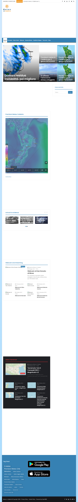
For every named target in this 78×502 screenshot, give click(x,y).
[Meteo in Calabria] (7, 8)
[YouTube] (67, 1)
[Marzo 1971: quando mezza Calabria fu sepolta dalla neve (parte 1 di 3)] (11, 220)
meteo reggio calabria (19, 474)
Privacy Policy (24, 499)
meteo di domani (18, 484)
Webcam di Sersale (20, 295)
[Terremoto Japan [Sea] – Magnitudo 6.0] (9, 385)
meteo (22, 479)
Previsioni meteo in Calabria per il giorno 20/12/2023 (35, 1)
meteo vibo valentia (8, 487)
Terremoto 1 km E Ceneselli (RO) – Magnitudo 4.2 (34, 370)
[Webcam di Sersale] (9, 293)
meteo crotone (7, 474)
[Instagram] (69, 1)
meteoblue (8, 176)
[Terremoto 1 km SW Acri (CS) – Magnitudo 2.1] (9, 395)
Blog (49, 40)
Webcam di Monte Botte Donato (42, 296)
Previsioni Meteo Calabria (9, 482)
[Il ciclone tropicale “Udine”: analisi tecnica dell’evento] (41, 220)
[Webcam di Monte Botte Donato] (31, 294)
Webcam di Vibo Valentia (19, 288)
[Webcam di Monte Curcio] (31, 284)
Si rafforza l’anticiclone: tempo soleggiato (48, 78)
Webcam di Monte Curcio (42, 288)
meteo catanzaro (7, 489)
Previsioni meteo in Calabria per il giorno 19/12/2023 (66, 59)
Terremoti (45, 40)
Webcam (22, 40)
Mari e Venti (16, 40)
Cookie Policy (32, 499)
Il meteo (7, 466)
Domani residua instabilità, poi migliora (20, 77)
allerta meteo (7, 479)
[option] (39, 63)
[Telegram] (71, 1)
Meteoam (6, 476)
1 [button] (26, 226)
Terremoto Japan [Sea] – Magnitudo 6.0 (20, 388)
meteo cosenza (16, 471)
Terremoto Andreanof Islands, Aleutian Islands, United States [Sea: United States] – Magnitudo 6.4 (42, 401)
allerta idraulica (15, 479)
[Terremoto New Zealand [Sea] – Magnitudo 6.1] (31, 385)
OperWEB (44, 499)
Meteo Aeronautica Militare (17, 476)
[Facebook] (62, 1)
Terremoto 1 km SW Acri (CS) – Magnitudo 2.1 (20, 398)
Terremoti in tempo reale (8, 492)
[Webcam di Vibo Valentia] (9, 284)
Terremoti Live (15, 489)
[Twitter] (64, 1)
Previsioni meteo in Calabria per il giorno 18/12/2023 (66, 78)
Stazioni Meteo (28, 40)
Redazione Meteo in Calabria (34, 267)
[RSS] (74, 1)
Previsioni (10, 40)
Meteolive (7, 471)
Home (5, 40)
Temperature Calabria (8, 484)
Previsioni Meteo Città (12, 469)
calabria (15, 487)
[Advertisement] (39, 25)
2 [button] (27, 226)
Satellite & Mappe (37, 40)
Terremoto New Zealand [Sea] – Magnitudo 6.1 (41, 388)
